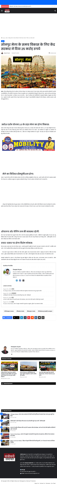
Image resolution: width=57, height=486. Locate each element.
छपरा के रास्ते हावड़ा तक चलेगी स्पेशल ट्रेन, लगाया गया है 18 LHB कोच (47, 374)
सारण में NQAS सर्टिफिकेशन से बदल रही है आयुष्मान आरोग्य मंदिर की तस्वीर (28, 374)
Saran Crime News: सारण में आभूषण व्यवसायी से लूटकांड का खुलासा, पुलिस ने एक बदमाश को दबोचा (23, 303)
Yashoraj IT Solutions (31, 481)
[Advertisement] (28, 25)
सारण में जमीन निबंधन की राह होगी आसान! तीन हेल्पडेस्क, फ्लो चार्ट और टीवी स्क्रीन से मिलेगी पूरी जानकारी (24, 299)
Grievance (48, 483)
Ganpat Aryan (7, 53)
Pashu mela (20, 311)
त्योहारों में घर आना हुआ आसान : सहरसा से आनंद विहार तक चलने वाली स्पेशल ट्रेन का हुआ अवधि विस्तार (8, 374)
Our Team (53, 483)
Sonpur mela (31, 311)
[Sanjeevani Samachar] (7, 10)
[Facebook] (20, 280)
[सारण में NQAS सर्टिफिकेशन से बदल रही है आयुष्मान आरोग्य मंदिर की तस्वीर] (28, 366)
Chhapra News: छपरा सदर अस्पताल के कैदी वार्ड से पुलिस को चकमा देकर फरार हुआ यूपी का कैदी (22, 290)
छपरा (7, 37)
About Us (37, 483)
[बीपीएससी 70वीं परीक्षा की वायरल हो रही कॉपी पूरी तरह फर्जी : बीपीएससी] (5, 423)
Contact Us (42, 483)
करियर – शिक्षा (14, 293)
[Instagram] (23, 280)
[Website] (16, 280)
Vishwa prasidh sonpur (45, 311)
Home (3, 37)
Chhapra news (9, 311)
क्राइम (13, 301)
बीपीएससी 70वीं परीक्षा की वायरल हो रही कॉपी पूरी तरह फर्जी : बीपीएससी (22, 6)
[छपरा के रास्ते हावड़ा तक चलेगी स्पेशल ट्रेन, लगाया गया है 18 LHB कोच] (47, 366)
